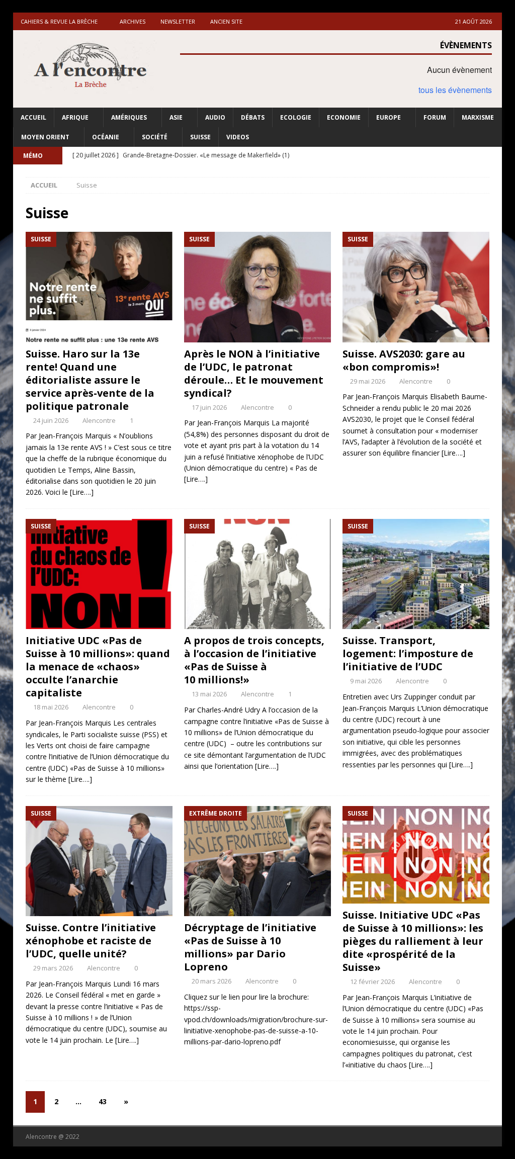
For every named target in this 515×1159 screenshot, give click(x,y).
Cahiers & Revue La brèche (59, 21)
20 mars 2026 (211, 981)
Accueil (33, 117)
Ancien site (226, 21)
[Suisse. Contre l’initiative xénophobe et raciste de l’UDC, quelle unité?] (99, 861)
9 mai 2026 (366, 680)
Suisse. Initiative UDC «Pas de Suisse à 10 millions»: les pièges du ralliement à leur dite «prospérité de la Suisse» (412, 941)
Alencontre (99, 420)
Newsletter (177, 21)
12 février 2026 (372, 981)
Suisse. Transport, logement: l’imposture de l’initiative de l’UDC (407, 653)
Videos (237, 137)
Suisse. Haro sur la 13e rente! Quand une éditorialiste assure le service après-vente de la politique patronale (90, 380)
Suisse (200, 137)
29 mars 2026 (53, 967)
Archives (132, 21)
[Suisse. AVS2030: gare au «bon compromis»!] (415, 287)
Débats (253, 117)
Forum (434, 117)
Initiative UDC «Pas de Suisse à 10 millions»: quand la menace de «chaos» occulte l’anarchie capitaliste (98, 666)
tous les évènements (455, 90)
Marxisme (478, 117)
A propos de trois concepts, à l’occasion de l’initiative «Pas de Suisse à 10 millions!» (254, 660)
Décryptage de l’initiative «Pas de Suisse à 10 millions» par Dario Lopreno (250, 947)
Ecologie (295, 117)
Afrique (75, 117)
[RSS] (493, 155)
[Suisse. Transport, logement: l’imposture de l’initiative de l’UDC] (415, 574)
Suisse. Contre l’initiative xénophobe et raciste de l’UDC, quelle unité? (91, 940)
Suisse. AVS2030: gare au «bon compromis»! (403, 360)
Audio (215, 117)
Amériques (129, 117)
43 (103, 1101)
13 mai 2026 (209, 693)
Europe (388, 117)
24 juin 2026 (50, 420)
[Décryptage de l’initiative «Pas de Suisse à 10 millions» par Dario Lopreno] (257, 861)
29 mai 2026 (367, 381)
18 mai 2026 (50, 706)
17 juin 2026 (209, 407)
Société (154, 137)
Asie (176, 117)
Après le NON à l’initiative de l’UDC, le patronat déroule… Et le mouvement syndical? (253, 373)
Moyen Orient (45, 137)
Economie (344, 117)
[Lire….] (82, 492)
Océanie (105, 137)
